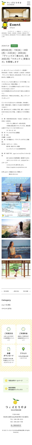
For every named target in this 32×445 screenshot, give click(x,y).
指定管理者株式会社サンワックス (16, 388)
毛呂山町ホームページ (16, 380)
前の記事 (6, 291)
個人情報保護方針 (16, 425)
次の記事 (25, 291)
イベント (4, 308)
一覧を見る (16, 291)
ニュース (4, 305)
